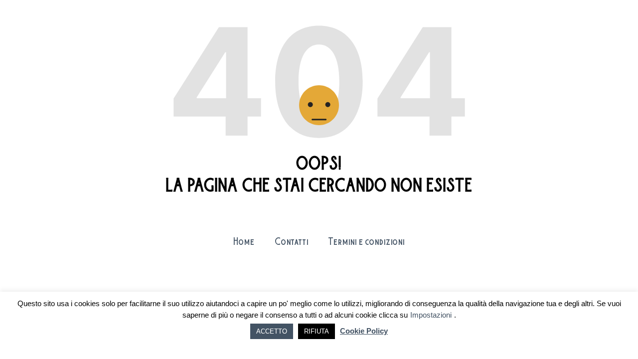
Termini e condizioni (366, 242)
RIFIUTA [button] (316, 331)
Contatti (292, 242)
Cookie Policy (364, 331)
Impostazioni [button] (431, 315)
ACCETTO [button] (271, 331)
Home (244, 242)
